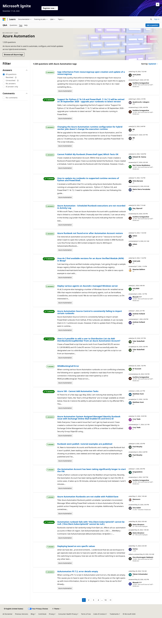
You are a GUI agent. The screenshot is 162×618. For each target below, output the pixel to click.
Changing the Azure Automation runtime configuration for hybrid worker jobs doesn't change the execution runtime (89, 127)
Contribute (42, 614)
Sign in (156, 19)
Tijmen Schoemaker (140, 574)
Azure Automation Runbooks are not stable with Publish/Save (87, 496)
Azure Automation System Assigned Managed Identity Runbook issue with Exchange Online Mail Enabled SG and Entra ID (88, 417)
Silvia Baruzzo (138, 181)
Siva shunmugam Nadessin (143, 557)
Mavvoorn (136, 499)
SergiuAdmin (137, 472)
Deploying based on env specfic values (76, 546)
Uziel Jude (136, 261)
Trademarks (114, 614)
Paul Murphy (137, 447)
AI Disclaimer (7, 614)
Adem (135, 236)
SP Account (137, 369)
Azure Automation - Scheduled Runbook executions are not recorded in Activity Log (91, 206)
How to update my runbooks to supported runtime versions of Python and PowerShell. (88, 179)
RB (134, 129)
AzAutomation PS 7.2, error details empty (77, 571)
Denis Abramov (138, 524)
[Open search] (151, 19)
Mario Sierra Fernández (141, 189)
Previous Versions (21, 614)
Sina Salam (137, 508)
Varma (135, 549)
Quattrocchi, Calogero (141, 102)
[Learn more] (16, 77)
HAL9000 (136, 288)
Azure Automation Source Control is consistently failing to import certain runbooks (89, 312)
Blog (32, 614)
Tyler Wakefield (138, 341)
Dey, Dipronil (137, 208)
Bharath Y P (137, 297)
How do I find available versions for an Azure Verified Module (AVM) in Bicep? (90, 259)
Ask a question (152, 25)
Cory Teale (136, 419)
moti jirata (137, 75)
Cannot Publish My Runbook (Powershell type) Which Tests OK (87, 154)
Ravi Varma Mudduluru (141, 165)
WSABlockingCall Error (68, 366)
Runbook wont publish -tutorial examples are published (84, 444)
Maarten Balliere (139, 269)
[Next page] (110, 600)
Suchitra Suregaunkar (141, 83)
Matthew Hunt (138, 394)
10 (105, 600)
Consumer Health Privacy (67, 614)
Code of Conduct (99, 614)
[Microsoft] (4, 19)
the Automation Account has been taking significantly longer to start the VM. (91, 470)
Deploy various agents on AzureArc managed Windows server (87, 286)
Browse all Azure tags (13, 54)
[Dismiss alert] (157, 4)
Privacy (51, 614)
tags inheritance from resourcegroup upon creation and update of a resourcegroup (91, 73)
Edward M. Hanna (139, 157)
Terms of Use (86, 614)
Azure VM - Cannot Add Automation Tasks (77, 391)
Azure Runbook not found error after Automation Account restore (90, 233)
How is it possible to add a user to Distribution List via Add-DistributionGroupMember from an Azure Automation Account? (88, 339)
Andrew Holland (139, 314)
